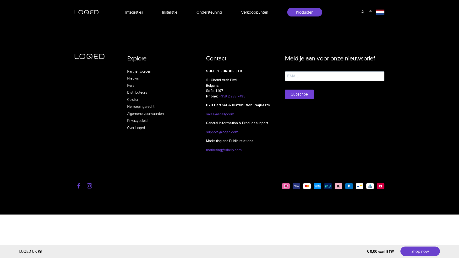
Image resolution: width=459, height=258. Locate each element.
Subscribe (299, 94)
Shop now (420, 251)
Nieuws (133, 78)
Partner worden (139, 71)
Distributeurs (137, 92)
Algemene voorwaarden (145, 113)
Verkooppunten (254, 12)
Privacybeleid (137, 120)
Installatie (169, 12)
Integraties (134, 12)
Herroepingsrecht (140, 106)
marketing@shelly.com (224, 150)
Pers (130, 85)
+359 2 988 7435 (232, 96)
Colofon (133, 99)
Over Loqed (136, 127)
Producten (304, 12)
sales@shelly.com (220, 114)
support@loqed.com (222, 132)
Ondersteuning (209, 12)
